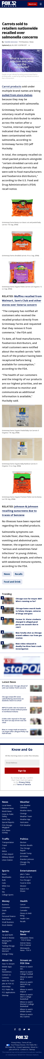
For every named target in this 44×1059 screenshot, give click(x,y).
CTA (3, 848)
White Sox (6, 886)
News (31, 42)
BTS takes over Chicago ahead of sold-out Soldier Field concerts (15, 687)
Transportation (8, 842)
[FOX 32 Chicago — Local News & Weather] (9, 4)
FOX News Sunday (6, 831)
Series (5, 931)
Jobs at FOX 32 (8, 983)
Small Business (8, 922)
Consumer (6, 907)
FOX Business (23, 42)
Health (24, 901)
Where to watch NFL (26, 967)
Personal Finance (9, 916)
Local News (6, 805)
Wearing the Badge (6, 942)
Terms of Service (23, 784)
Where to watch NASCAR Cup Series (26, 984)
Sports (5, 870)
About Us (7, 960)
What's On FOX (26, 877)
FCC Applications (8, 992)
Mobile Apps (7, 966)
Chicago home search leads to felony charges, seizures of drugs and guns (28, 611)
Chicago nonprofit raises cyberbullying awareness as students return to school (13, 699)
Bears (4, 874)
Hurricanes (24, 822)
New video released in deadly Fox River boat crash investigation (28, 646)
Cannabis (23, 910)
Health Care (24, 918)
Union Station (7, 860)
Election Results (26, 845)
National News (8, 808)
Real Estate (6, 919)
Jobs (3, 913)
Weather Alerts (26, 810)
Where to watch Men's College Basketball (26, 996)
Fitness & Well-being (26, 914)
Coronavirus (25, 907)
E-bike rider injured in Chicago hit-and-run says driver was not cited (14, 721)
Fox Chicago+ (25, 880)
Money (5, 901)
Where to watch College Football (26, 973)
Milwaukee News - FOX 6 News (26, 939)
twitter (24, 1029)
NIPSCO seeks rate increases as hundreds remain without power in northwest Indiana (14, 710)
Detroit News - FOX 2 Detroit (26, 944)
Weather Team (26, 816)
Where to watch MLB (26, 978)
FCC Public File (7, 989)
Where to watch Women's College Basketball (27, 1004)
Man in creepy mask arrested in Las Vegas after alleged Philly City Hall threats (15, 731)
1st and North (7, 935)
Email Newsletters (6, 970)
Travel (4, 845)
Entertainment (28, 870)
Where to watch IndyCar (26, 990)
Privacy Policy (24, 782)
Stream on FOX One (26, 962)
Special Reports (8, 822)
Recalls (18, 574)
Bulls (4, 880)
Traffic (5, 838)
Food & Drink (25, 883)
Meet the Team (8, 980)
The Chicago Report (25, 849)
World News (7, 811)
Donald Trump (26, 853)
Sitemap (5, 995)
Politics (24, 838)
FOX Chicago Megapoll (7, 826)
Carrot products (11, 86)
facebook (15, 1029)
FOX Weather (25, 825)
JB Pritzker (24, 856)
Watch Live (32, 4)
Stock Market (7, 925)
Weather (25, 801)
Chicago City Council (25, 863)
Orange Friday (7, 954)
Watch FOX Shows (24, 890)
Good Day (6, 819)
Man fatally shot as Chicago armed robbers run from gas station (29, 635)
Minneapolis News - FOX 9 (25, 949)
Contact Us (6, 975)
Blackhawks (6, 877)
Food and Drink (12, 581)
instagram (20, 1029)
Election (23, 842)
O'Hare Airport (7, 854)
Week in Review (8, 938)
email (29, 1029)
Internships (6, 986)
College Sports (7, 895)
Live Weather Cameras (25, 806)
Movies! (23, 886)
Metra (4, 851)
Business (5, 904)
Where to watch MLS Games (26, 1015)
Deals (4, 910)
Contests (5, 978)
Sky (3, 892)
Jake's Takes (25, 874)
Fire (3, 889)
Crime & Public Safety (8, 815)
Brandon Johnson (27, 859)
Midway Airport (8, 857)
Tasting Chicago (8, 946)
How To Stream (8, 964)
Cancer (23, 904)
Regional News (25, 933)
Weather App (25, 819)
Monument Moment (6, 950)
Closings (23, 813)
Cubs (4, 883)
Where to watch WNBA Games (26, 1010)
